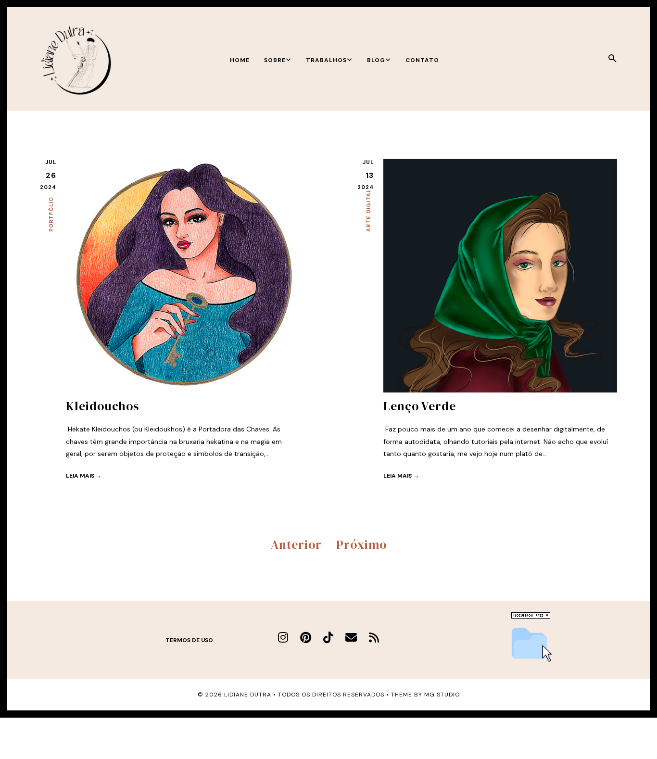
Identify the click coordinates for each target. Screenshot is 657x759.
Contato (422, 60)
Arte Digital (368, 210)
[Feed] (374, 637)
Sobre (275, 60)
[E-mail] (351, 637)
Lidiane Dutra (247, 694)
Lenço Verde (419, 406)
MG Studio (442, 694)
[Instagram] (283, 637)
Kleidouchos (102, 406)
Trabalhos (326, 60)
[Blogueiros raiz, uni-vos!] (530, 616)
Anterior (296, 544)
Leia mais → (83, 476)
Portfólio (51, 214)
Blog (376, 60)
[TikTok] (328, 637)
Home (240, 60)
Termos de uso (189, 640)
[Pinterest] (305, 637)
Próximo (361, 544)
